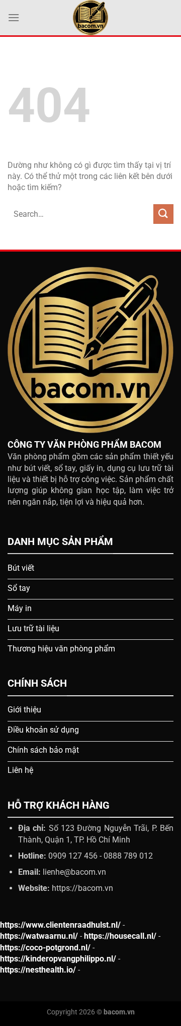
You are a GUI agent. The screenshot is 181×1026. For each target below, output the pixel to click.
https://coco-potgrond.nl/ (45, 947)
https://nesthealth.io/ (38, 970)
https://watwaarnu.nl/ (39, 936)
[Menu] (14, 17)
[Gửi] (163, 214)
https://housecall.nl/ (120, 936)
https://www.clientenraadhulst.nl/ (60, 925)
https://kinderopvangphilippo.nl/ (58, 958)
